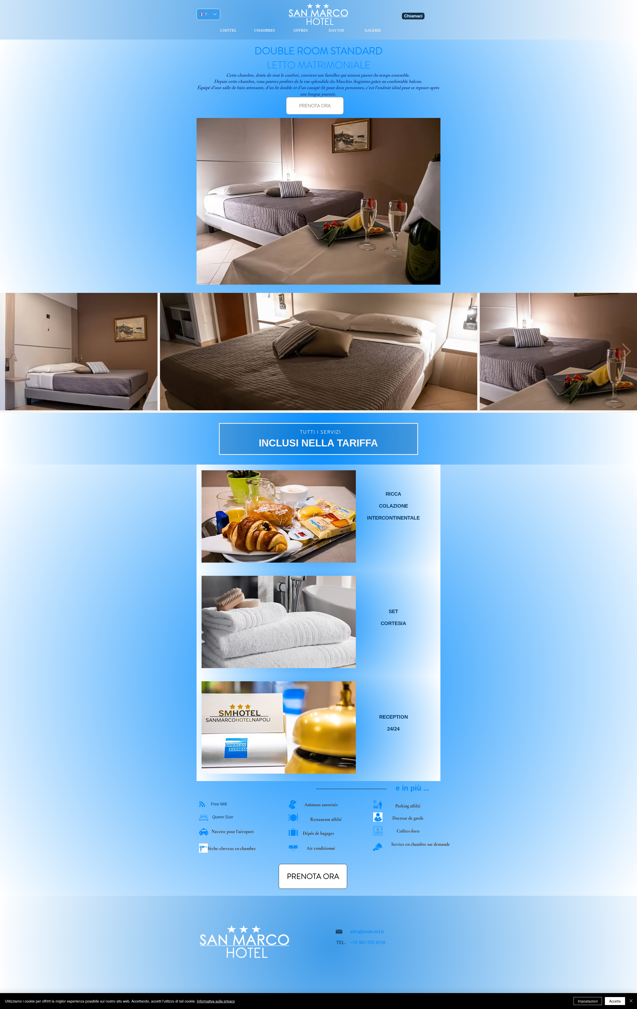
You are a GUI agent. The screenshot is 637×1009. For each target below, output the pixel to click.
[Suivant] (614, 438)
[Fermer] (631, 1001)
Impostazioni (588, 1001)
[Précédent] (22, 438)
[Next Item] (626, 351)
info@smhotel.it (367, 931)
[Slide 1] (319, 454)
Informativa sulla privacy (216, 1001)
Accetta (615, 1001)
